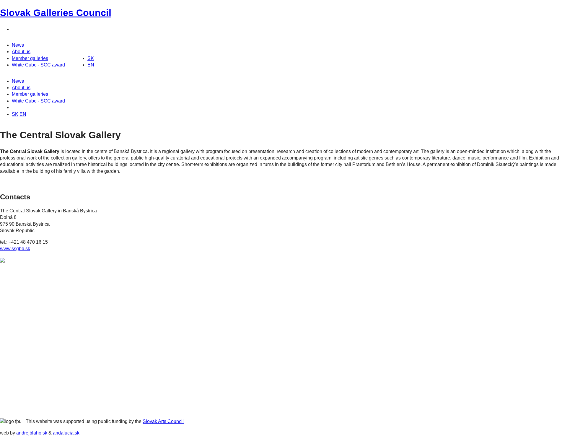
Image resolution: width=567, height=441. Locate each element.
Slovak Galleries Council (55, 12)
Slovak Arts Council (163, 421)
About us (21, 51)
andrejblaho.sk (31, 432)
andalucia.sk (66, 432)
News (18, 45)
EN (90, 64)
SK (90, 58)
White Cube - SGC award (38, 64)
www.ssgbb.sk (15, 248)
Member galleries (30, 58)
